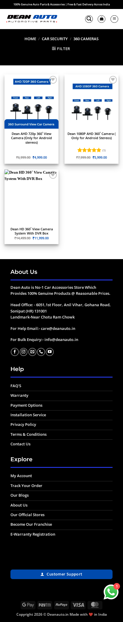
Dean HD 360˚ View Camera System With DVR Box (31, 231)
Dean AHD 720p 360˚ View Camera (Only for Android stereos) (31, 138)
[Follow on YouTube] (50, 352)
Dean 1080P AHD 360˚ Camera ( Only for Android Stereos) (91, 136)
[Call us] (41, 352)
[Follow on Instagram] (24, 352)
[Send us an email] (32, 352)
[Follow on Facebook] (15, 352)
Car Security (55, 38)
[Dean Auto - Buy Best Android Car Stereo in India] (31, 19)
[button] (89, 19)
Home (30, 38)
